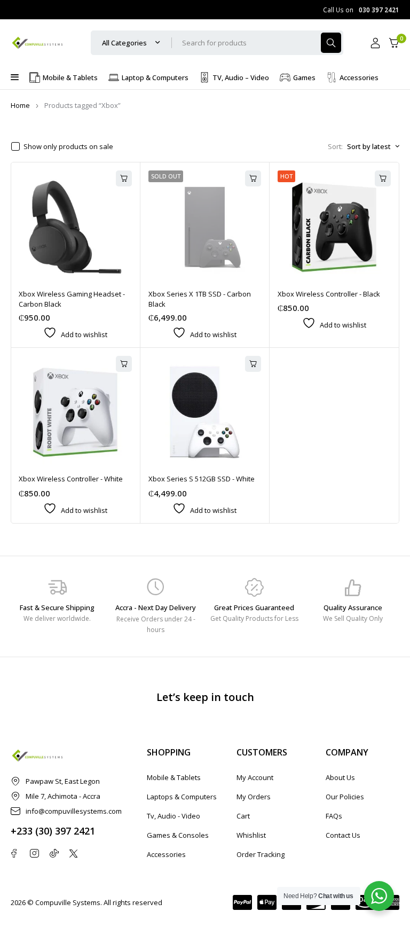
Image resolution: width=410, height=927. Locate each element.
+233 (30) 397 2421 (53, 830)
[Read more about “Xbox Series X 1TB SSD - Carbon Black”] (253, 178)
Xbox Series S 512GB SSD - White (201, 479)
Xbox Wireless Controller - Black (329, 294)
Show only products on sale (68, 146)
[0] (394, 43)
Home (20, 105)
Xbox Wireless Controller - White (71, 479)
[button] (124, 178)
